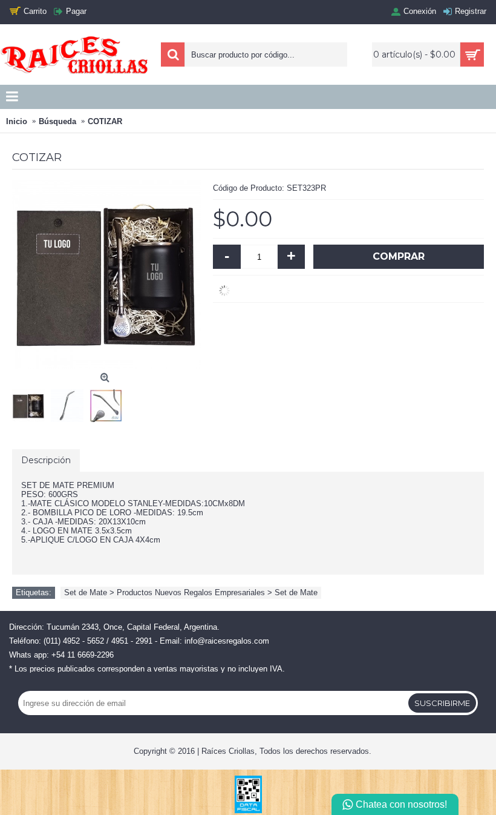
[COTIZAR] (31, 402)
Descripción (46, 460)
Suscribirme (442, 703)
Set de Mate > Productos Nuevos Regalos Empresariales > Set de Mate (191, 592)
